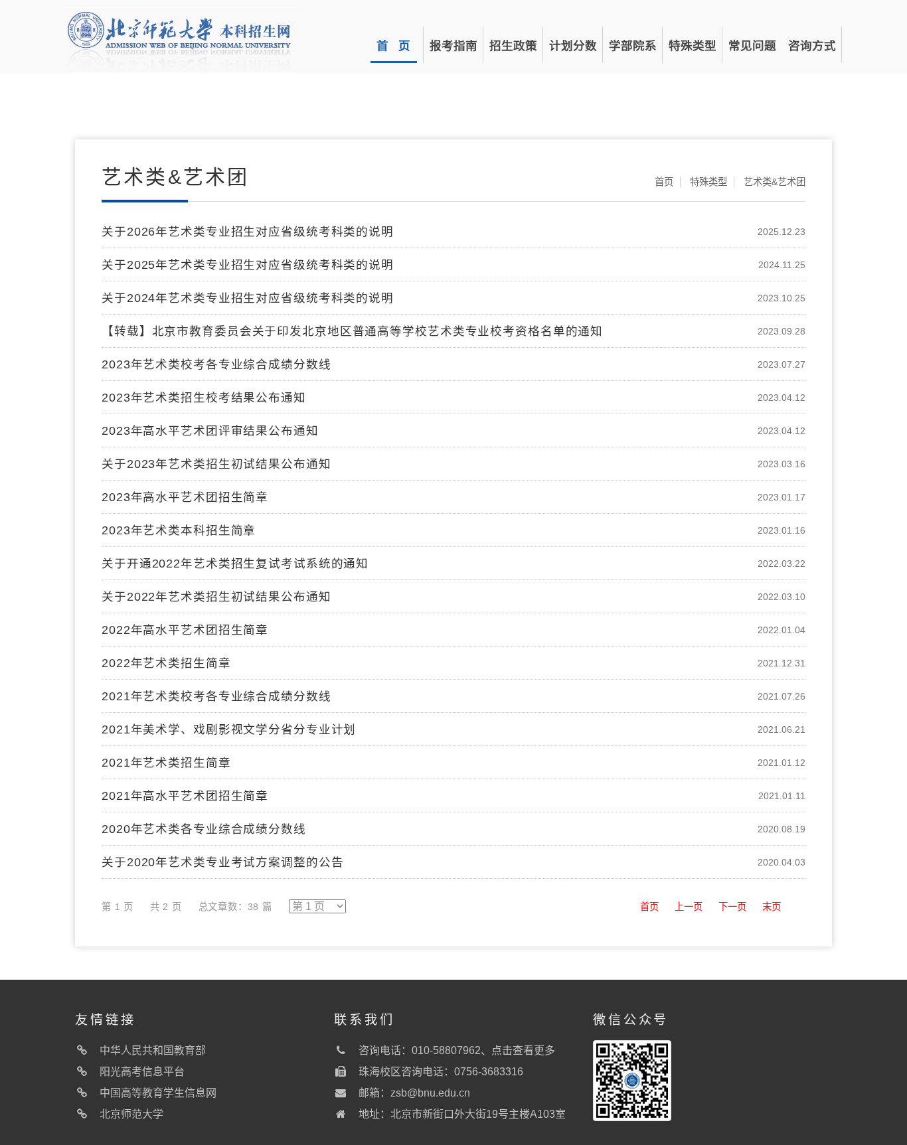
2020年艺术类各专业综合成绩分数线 (204, 829)
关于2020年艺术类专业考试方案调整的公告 (222, 862)
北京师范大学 (131, 1114)
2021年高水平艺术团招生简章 (185, 795)
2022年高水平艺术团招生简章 (185, 630)
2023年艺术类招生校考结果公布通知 (204, 397)
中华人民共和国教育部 (153, 1050)
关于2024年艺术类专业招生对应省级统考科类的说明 (248, 298)
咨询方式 (812, 45)
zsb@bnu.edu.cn (430, 1093)
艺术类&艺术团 (774, 182)
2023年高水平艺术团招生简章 (185, 497)
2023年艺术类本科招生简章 (179, 530)
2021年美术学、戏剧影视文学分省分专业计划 (229, 729)
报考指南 (453, 45)
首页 (664, 182)
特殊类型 (692, 45)
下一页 (732, 906)
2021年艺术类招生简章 (166, 762)
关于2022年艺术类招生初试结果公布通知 (216, 596)
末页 (771, 906)
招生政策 (513, 45)
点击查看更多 (523, 1050)
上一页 (688, 906)
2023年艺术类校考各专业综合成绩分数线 (216, 364)
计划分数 (573, 45)
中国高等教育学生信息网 (158, 1093)
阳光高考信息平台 (142, 1071)
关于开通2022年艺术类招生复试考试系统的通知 (235, 563)
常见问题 (752, 45)
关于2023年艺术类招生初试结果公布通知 (216, 464)
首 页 (393, 45)
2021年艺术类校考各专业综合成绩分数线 (216, 696)
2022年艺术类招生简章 (166, 663)
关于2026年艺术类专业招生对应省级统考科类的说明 (248, 231)
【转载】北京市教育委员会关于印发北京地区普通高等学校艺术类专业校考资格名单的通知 (352, 331)
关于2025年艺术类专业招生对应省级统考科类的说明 (248, 264)
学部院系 (633, 45)
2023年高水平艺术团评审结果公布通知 (210, 430)
